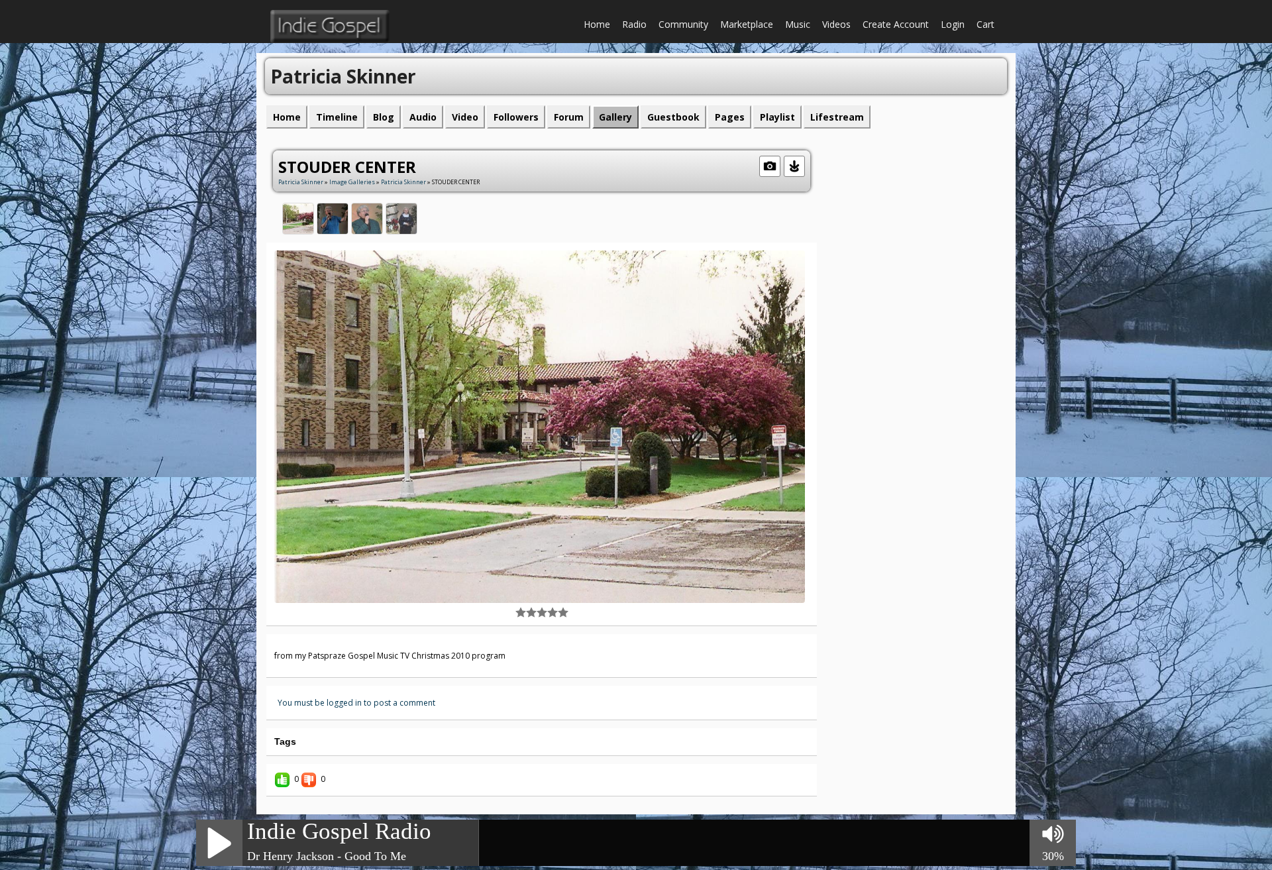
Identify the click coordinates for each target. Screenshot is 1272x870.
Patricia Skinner (300, 182)
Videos (836, 24)
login (953, 24)
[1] (520, 612)
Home (597, 24)
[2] (526, 612)
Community (683, 24)
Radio (634, 24)
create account (896, 24)
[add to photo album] (769, 165)
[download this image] (794, 165)
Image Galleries (352, 182)
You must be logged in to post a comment (356, 702)
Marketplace (746, 24)
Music (797, 24)
